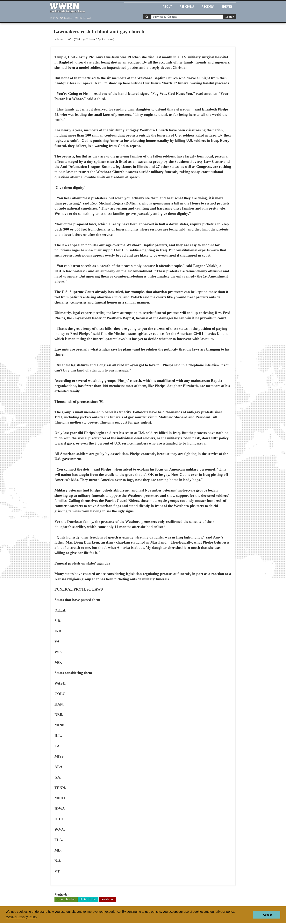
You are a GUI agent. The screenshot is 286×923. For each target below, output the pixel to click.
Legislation (107, 899)
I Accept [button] (266, 914)
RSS (55, 18)
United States (88, 899)
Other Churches (66, 899)
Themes (227, 6)
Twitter (67, 18)
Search (229, 16)
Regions (208, 6)
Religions (187, 6)
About (167, 6)
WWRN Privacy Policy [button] (21, 917)
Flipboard (84, 18)
